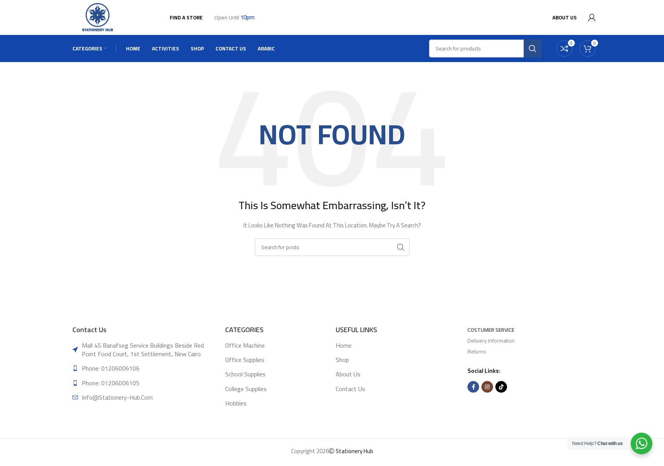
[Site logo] (98, 17)
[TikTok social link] (501, 387)
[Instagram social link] (487, 387)
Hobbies (236, 403)
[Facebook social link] (473, 387)
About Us (348, 374)
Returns (476, 351)
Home (344, 345)
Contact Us (350, 389)
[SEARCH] (401, 247)
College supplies (246, 389)
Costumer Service (490, 329)
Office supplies (244, 360)
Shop (342, 360)
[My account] (590, 17)
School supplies (245, 374)
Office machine (245, 345)
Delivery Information (491, 340)
